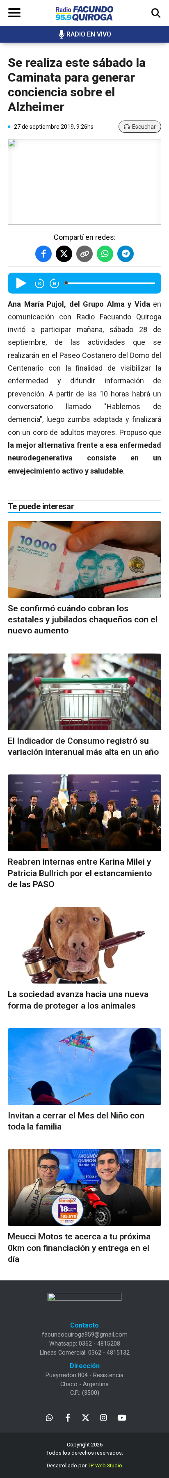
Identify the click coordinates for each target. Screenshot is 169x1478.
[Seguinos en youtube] (121, 1417)
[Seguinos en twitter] (85, 1417)
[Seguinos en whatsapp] (49, 1417)
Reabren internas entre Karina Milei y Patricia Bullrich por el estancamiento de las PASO (80, 873)
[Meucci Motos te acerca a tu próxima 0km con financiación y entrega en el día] (84, 1187)
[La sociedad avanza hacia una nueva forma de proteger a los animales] (84, 945)
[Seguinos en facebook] (67, 1417)
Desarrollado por (84, 1465)
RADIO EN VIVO (88, 34)
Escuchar (144, 126)
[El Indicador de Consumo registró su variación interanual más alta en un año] (84, 692)
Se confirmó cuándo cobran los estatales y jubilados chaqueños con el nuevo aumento (83, 619)
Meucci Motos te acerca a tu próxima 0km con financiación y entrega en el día (79, 1248)
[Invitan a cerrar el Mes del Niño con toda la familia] (84, 1066)
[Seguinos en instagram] (103, 1417)
